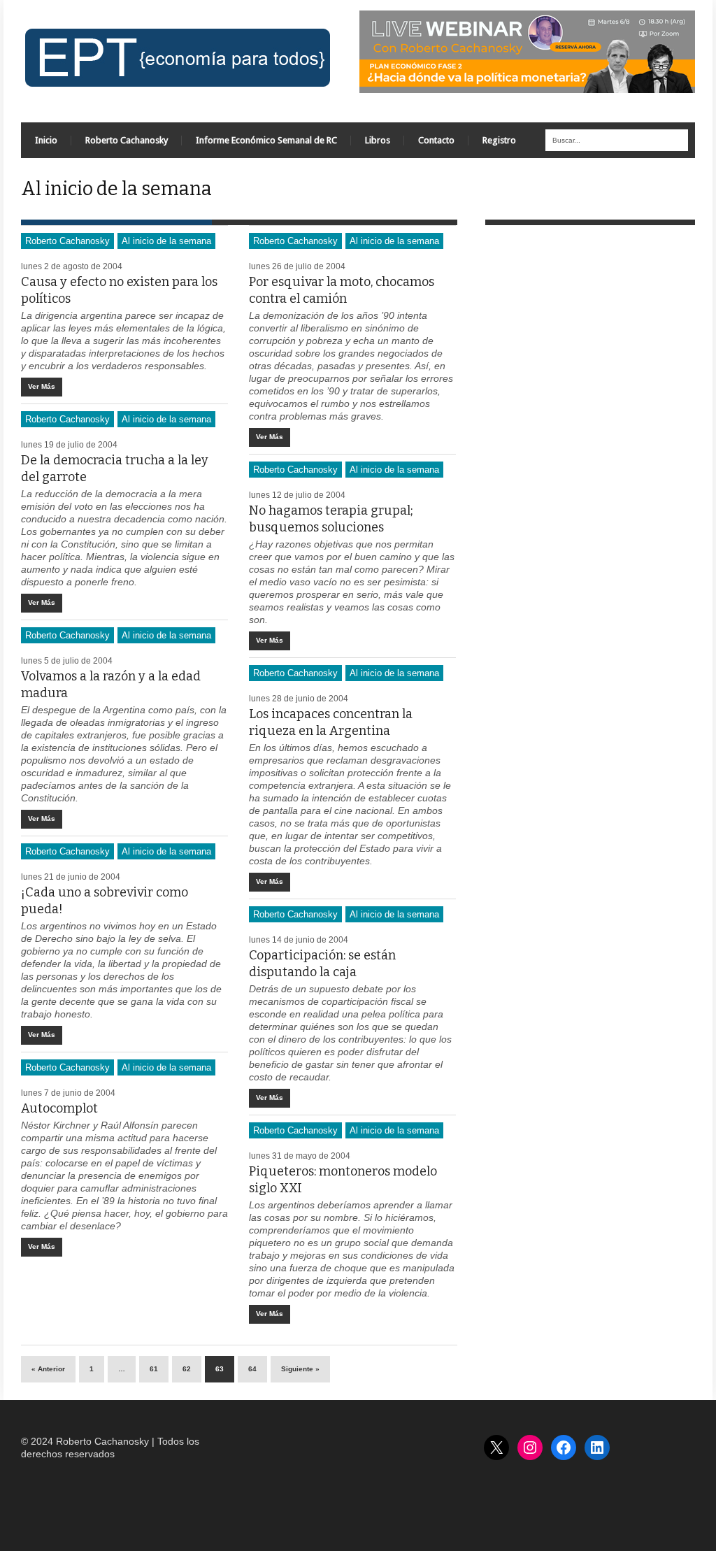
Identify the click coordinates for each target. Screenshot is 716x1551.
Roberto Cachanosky (126, 140)
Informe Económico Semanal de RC (266, 140)
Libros (377, 140)
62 (186, 1369)
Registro (499, 140)
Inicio (46, 140)
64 (252, 1369)
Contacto (436, 140)
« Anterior (48, 1369)
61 (154, 1369)
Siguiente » (300, 1369)
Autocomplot (59, 1108)
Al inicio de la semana (166, 241)
